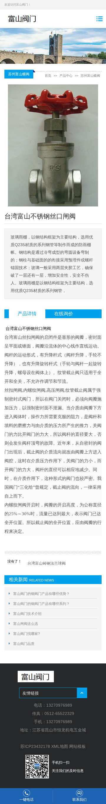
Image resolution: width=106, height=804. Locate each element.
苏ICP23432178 (35, 746)
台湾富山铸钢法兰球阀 (46, 563)
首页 (48, 75)
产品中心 (65, 75)
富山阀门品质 (23, 644)
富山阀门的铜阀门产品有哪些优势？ (41, 594)
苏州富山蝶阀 (90, 75)
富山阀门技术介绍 (27, 614)
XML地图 (59, 746)
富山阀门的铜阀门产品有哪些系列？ (41, 604)
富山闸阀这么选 (25, 624)
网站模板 (77, 746)
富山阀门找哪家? (26, 634)
